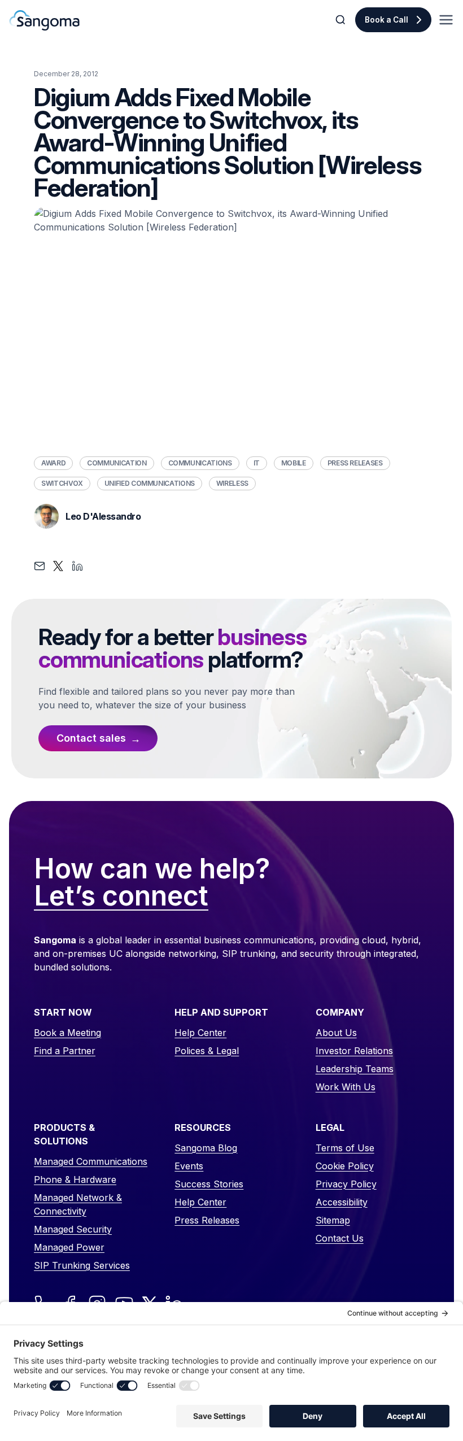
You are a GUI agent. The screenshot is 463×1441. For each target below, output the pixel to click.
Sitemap (333, 1220)
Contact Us (340, 1238)
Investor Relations (354, 1050)
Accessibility (342, 1202)
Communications (200, 463)
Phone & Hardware (75, 1179)
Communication (116, 463)
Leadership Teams (355, 1068)
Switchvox (62, 483)
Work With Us (345, 1086)
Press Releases (355, 463)
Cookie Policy (345, 1166)
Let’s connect (121, 896)
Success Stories (208, 1184)
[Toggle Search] (341, 20)
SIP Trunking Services (82, 1265)
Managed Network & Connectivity (78, 1204)
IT (257, 463)
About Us (336, 1032)
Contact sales (91, 738)
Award (53, 463)
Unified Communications (149, 483)
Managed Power (69, 1247)
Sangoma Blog (205, 1147)
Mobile (293, 463)
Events (188, 1166)
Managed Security (73, 1229)
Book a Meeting (67, 1032)
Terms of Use (345, 1147)
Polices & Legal (206, 1050)
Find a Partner (64, 1050)
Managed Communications (90, 1161)
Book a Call (386, 19)
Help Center (200, 1032)
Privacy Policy (346, 1184)
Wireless (232, 483)
